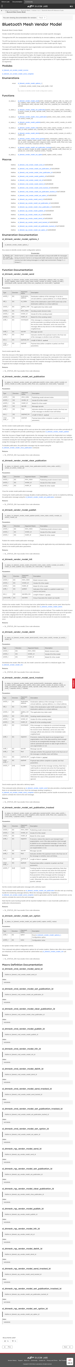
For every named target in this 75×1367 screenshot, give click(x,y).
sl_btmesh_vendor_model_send (28, 101)
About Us (26, 1360)
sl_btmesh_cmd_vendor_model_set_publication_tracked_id (37, 191)
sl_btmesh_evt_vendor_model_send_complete (18, 74)
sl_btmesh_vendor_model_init (28, 128)
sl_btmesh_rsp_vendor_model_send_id (31, 199)
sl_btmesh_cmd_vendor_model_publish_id (32, 176)
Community (29, 2)
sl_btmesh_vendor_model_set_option (30, 154)
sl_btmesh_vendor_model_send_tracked (31, 139)
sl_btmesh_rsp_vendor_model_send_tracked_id (33, 222)
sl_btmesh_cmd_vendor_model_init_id (30, 180)
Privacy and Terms (52, 1360)
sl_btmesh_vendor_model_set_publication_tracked (34, 147)
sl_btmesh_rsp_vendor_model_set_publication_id (34, 203)
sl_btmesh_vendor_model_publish (29, 122)
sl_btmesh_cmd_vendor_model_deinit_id (31, 184)
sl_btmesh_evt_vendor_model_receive (15, 70)
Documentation (17, 2)
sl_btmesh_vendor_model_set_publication (31, 110)
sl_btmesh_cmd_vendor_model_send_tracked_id (34, 188)
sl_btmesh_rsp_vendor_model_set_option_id (32, 230)
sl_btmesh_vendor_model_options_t (30, 83)
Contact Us (42, 1360)
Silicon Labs (5, 2)
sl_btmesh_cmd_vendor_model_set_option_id (33, 195)
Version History (12, 1360)
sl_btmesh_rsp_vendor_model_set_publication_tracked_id (37, 226)
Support (20, 1360)
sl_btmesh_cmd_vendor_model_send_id (31, 165)
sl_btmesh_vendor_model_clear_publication (32, 117)
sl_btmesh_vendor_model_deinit (28, 133)
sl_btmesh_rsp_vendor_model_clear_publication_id (35, 207)
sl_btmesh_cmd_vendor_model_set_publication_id (34, 168)
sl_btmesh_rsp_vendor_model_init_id (30, 214)
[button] (5, 6)
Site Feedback (63, 1360)
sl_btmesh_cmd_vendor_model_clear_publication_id (35, 172)
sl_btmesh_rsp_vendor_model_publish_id (31, 211)
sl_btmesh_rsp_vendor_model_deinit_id (31, 218)
